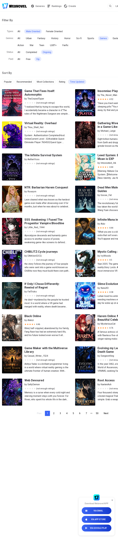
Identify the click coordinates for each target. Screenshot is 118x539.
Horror (67, 38)
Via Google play (98, 528)
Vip (38, 59)
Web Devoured (34, 380)
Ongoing (47, 52)
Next (106, 413)
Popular (8, 81)
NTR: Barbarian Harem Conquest (46, 187)
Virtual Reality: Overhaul (40, 123)
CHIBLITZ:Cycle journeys (41, 251)
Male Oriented (33, 31)
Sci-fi (79, 38)
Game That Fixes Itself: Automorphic (39, 92)
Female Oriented (54, 31)
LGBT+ (53, 45)
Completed (31, 52)
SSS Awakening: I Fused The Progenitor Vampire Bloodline (44, 221)
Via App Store (98, 519)
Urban (29, 38)
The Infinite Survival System (43, 155)
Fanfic (65, 45)
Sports (90, 38)
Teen (41, 45)
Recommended (24, 81)
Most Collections (45, 81)
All (19, 31)
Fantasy (41, 38)
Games (103, 38)
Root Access (106, 380)
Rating (62, 81)
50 (97, 413)
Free (28, 59)
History (54, 38)
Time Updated (77, 81)
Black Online (32, 316)
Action (21, 45)
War (32, 45)
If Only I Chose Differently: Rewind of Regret (41, 285)
